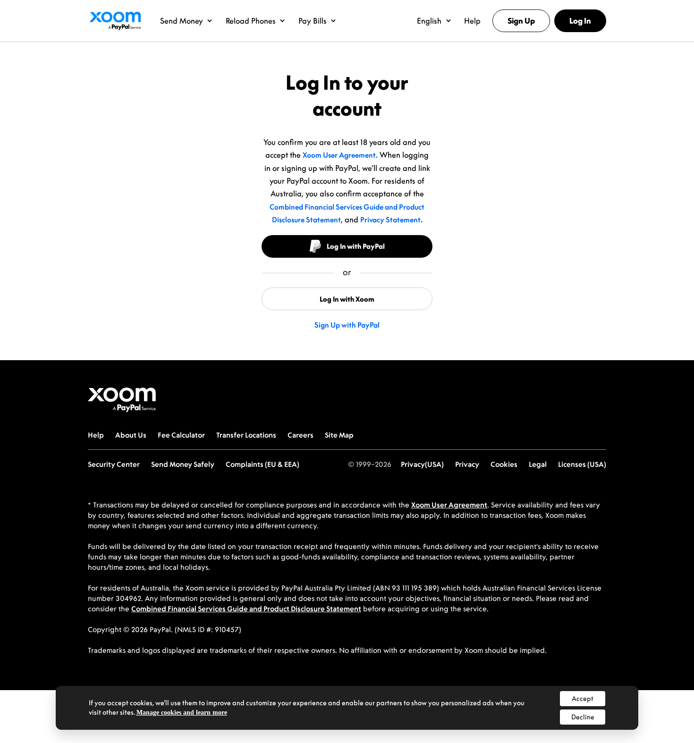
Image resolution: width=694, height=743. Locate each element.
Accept (582, 698)
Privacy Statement (390, 219)
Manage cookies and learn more (181, 712)
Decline (582, 717)
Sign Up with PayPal (347, 325)
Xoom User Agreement (339, 155)
